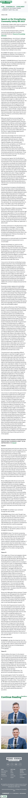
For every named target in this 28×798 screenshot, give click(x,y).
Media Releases (4, 771)
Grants (11, 772)
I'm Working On (10, 6)
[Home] (6, 2)
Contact (12, 774)
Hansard (14, 442)
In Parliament (20, 6)
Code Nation (16, 793)
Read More (24, 696)
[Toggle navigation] (25, 2)
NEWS (2, 769)
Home (2, 6)
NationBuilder (23, 793)
